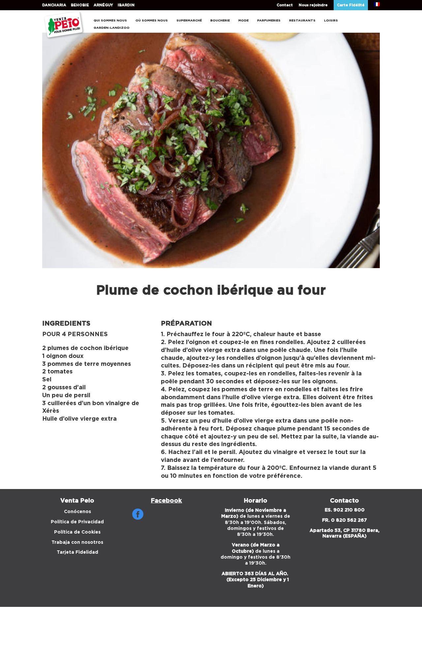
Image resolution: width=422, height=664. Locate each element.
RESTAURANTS (302, 20)
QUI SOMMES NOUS (110, 20)
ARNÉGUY (103, 5)
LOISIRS (331, 20)
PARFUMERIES (269, 20)
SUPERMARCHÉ (189, 20)
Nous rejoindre (313, 5)
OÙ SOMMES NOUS (152, 20)
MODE (243, 20)
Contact (285, 5)
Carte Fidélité (351, 5)
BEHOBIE (80, 5)
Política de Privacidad (77, 522)
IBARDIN (126, 5)
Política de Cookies (77, 532)
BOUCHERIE (220, 20)
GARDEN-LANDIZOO (112, 27)
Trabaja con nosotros (77, 542)
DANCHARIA (54, 5)
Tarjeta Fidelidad (77, 552)
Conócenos (77, 511)
